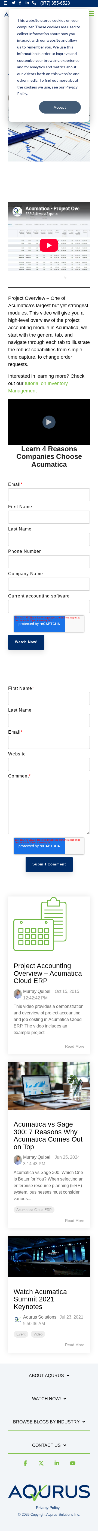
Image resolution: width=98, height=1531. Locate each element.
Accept (60, 107)
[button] (90, 13)
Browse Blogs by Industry (46, 1422)
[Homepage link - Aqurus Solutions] (49, 1498)
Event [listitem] (21, 1334)
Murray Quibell (37, 991)
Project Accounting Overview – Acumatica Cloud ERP (48, 973)
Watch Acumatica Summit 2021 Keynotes (40, 1299)
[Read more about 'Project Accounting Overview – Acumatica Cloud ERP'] (49, 923)
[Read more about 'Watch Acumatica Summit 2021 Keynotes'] (49, 1256)
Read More (74, 1046)
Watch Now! (46, 1398)
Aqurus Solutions (39, 1317)
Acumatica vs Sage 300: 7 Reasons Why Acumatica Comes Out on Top (48, 1135)
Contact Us (46, 1445)
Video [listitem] (37, 1334)
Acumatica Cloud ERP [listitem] (34, 1210)
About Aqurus (46, 1375)
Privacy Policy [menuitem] (48, 1507)
